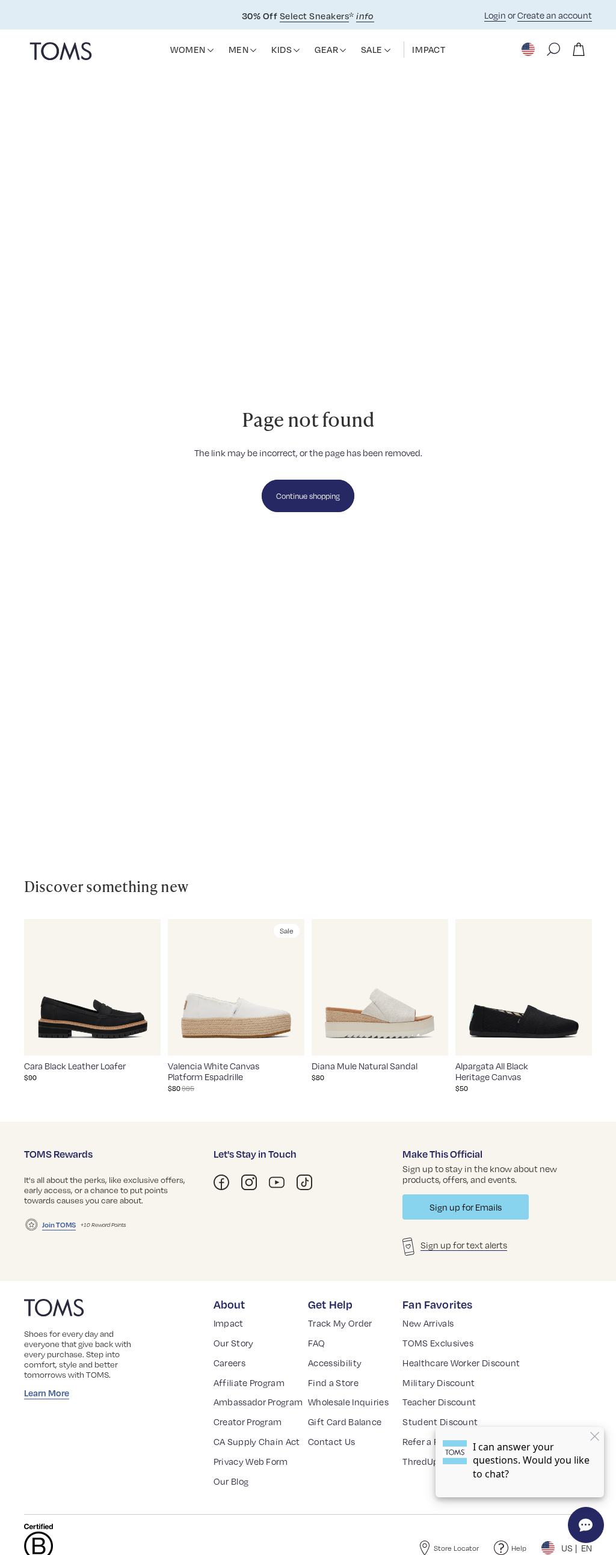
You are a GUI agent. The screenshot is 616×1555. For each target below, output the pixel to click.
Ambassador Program (258, 1401)
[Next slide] (148, 987)
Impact (229, 1323)
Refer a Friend (431, 1441)
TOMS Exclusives (437, 1342)
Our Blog (231, 1481)
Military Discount (438, 1382)
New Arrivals (428, 1323)
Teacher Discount (439, 1401)
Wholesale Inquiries (348, 1401)
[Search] (553, 49)
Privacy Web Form (251, 1461)
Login (495, 15)
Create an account (554, 15)
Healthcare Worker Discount (461, 1362)
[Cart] (578, 49)
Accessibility (335, 1362)
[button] (211, 50)
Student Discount (440, 1421)
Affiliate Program (249, 1382)
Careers (229, 1362)
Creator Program (248, 1421)
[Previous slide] (36, 987)
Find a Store (333, 1382)
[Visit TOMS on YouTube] (277, 1182)
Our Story (234, 1342)
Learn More (46, 1392)
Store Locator (456, 1548)
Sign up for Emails (466, 1207)
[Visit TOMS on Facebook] (221, 1182)
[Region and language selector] (529, 49)
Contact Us (331, 1441)
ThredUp (420, 1461)
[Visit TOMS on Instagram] (249, 1182)
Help (518, 1548)
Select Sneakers (314, 15)
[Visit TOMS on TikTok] (304, 1182)
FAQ (316, 1342)
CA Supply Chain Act (257, 1441)
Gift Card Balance (344, 1421)
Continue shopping (308, 496)
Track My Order (340, 1323)
